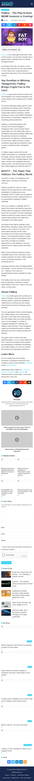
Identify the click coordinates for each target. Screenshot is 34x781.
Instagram (10, 372)
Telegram (21, 372)
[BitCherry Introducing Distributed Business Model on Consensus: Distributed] (8, 462)
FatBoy (3, 55)
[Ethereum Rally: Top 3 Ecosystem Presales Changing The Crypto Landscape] (6, 612)
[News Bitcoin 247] (7, 3)
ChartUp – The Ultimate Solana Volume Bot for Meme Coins (22, 584)
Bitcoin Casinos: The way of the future (14, 725)
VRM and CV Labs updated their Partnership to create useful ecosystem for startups (24, 472)
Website (3, 540)
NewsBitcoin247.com (17, 772)
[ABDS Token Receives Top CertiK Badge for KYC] (6, 605)
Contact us (13, 775)
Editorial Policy (15, 777)
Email (3, 534)
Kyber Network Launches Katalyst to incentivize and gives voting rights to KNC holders (15, 673)
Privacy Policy (6, 777)
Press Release (5, 9)
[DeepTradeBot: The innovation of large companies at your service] (8, 484)
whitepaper (29, 363)
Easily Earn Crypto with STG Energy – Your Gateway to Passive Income (22, 574)
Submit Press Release (23, 775)
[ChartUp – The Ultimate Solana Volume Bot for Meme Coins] (6, 584)
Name (3, 527)
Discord (4, 372)
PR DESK (6, 20)
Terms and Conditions (25, 777)
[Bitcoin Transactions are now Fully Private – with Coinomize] (25, 484)
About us (7, 775)
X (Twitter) (25, 370)
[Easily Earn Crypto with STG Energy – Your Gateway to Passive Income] (6, 574)
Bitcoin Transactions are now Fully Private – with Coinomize (25, 491)
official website (11, 365)
